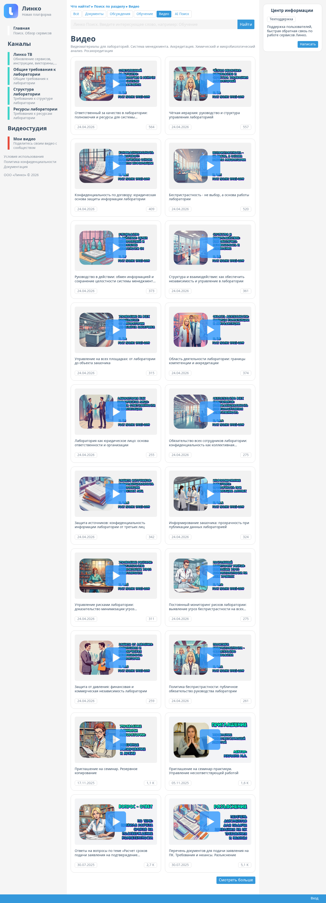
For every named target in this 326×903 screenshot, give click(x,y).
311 (151, 618)
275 (246, 454)
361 (246, 291)
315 (151, 373)
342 (151, 537)
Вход (313, 898)
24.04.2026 (86, 127)
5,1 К (245, 864)
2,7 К (150, 864)
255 (151, 454)
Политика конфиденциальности (30, 162)
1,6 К (245, 783)
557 (246, 127)
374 (246, 373)
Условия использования (24, 156)
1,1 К (150, 783)
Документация (16, 167)
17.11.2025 (86, 783)
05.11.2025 (180, 783)
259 (151, 700)
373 (151, 291)
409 (151, 209)
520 (246, 209)
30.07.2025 (86, 864)
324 (246, 537)
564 (151, 127)
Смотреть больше (236, 879)
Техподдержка (281, 19)
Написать (308, 44)
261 (246, 700)
